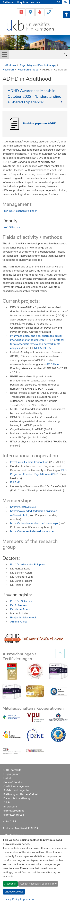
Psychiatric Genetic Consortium (29, 462)
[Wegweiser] (30, 12)
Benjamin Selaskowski (23, 617)
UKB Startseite (12, 770)
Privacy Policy (11, 899)
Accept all (10, 884)
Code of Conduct (13, 782)
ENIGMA (15, 482)
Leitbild (7, 778)
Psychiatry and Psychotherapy (38, 65)
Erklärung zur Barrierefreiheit (20, 794)
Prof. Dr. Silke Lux (21, 601)
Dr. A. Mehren (18, 605)
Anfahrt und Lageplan (16, 790)
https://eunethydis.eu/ (23, 507)
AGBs (7, 802)
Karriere (35, 2)
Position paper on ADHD (39, 123)
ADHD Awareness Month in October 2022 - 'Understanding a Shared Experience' (34, 96)
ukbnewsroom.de (13, 811)
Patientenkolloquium (15, 2)
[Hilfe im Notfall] (21, 12)
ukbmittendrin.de (13, 815)
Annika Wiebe (18, 622)
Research (8, 69)
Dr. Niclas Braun (20, 609)
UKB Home (9, 65)
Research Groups (28, 69)
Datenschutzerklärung (16, 798)
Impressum (10, 806)
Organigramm (11, 774)
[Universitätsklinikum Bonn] (30, 26)
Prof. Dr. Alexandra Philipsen (20, 211)
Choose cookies (13, 891)
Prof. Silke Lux (11, 227)
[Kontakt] (49, 12)
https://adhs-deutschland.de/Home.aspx (34, 523)
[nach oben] (60, 653)
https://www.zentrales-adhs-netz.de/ (32, 531)
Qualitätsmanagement (16, 786)
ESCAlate (53, 364)
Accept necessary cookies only (38, 884)
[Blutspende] (40, 12)
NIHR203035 (42, 348)
